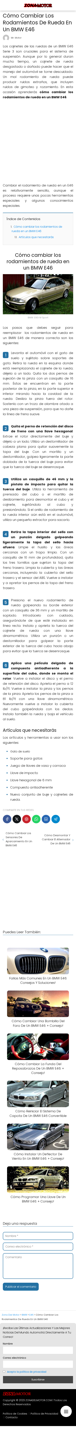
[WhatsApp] (36, 819)
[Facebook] (7, 819)
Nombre (8, 1343)
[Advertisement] (38, 141)
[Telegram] (55, 819)
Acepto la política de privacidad (26, 1372)
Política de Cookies (15, 1413)
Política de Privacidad (44, 1413)
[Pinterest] (26, 819)
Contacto (11, 1417)
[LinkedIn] (46, 819)
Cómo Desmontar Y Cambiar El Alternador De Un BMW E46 (56, 839)
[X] (17, 819)
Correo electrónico (14, 1358)
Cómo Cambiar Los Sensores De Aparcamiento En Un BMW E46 (19, 839)
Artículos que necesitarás (36, 237)
